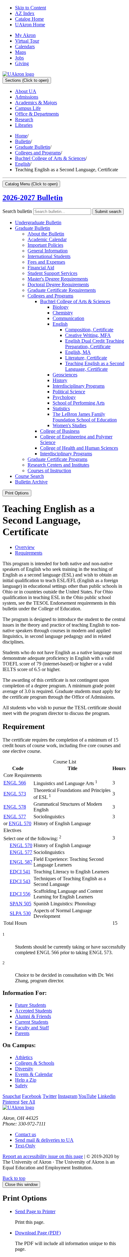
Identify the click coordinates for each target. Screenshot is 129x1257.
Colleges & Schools (34, 1063)
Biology (61, 307)
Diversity (24, 1068)
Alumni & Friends (33, 1016)
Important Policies (45, 245)
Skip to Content (30, 7)
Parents (22, 1033)
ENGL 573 (14, 793)
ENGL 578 (14, 807)
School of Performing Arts (79, 403)
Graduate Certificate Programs (57, 459)
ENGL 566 (14, 782)
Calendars (25, 46)
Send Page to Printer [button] (35, 1211)
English (22, 164)
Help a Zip (25, 1080)
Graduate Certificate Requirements (62, 290)
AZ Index (24, 13)
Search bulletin (17, 211)
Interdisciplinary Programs (79, 386)
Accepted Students (33, 1010)
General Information (48, 250)
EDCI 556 (20, 894)
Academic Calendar (47, 239)
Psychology (64, 397)
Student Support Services (52, 273)
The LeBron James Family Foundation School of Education (85, 416)
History (60, 380)
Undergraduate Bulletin (38, 222)
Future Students (30, 1005)
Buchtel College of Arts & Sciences (50, 158)
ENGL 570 (20, 823)
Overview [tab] (25, 547)
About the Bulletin (46, 233)
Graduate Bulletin (32, 147)
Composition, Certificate (89, 329)
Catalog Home (29, 19)
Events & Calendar (34, 1074)
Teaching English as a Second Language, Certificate (94, 366)
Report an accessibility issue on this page (43, 1156)
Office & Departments (37, 113)
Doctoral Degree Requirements (58, 284)
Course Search (29, 476)
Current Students (31, 1022)
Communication (68, 318)
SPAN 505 (20, 903)
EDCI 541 (20, 871)
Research (24, 119)
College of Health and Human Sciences (79, 448)
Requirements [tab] (28, 553)
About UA (25, 91)
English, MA (78, 352)
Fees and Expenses (46, 262)
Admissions (26, 97)
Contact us (25, 1134)
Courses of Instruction (49, 470)
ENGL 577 (14, 816)
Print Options (17, 493)
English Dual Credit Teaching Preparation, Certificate (94, 343)
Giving (22, 63)
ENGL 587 (21, 862)
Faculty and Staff (32, 1027)
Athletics (24, 1057)
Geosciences (65, 374)
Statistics (61, 408)
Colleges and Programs (38, 152)
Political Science (69, 391)
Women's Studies (69, 425)
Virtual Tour (27, 41)
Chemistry (63, 312)
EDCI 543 (20, 881)
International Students (49, 256)
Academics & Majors (36, 102)
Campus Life (28, 108)
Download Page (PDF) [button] (38, 1232)
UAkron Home (30, 24)
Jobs (19, 57)
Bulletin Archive (31, 481)
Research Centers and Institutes (58, 465)
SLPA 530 (20, 913)
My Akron (25, 35)
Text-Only (25, 1145)
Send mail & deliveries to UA (44, 1140)
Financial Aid (41, 267)
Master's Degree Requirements (58, 279)
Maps (20, 52)
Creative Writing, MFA (88, 335)
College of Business (60, 431)
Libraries (24, 125)
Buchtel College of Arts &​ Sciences (75, 301)
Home (21, 135)
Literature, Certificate (86, 357)
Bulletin (23, 141)
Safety (21, 1085)
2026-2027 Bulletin (33, 198)
